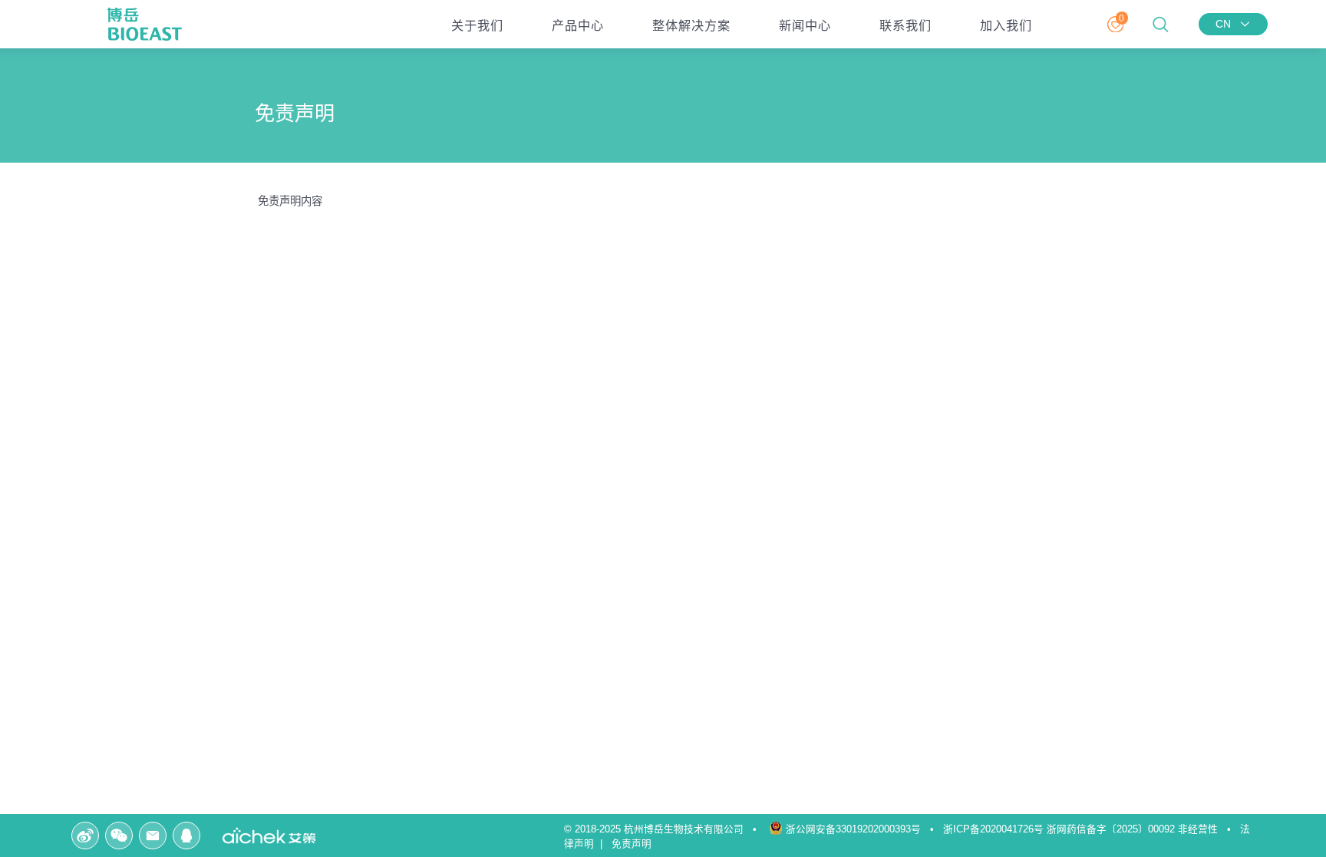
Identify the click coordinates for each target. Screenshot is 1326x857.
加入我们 (1006, 25)
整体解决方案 (691, 25)
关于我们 (477, 25)
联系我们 (905, 25)
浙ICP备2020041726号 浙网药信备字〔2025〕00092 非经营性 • (1090, 829)
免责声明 (635, 844)
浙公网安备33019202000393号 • (863, 829)
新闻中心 (805, 25)
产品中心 (578, 25)
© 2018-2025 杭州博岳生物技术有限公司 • (665, 829)
